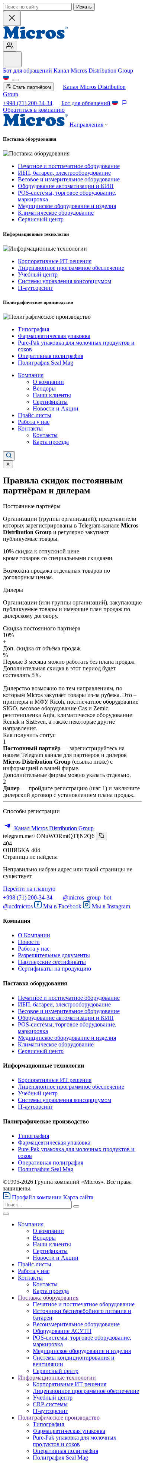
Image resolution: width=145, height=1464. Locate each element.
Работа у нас (33, 422)
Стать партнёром (31, 87)
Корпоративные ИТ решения (54, 261)
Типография (33, 329)
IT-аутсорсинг (35, 288)
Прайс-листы (34, 415)
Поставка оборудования (48, 1297)
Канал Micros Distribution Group (93, 70)
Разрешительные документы (54, 955)
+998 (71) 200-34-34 (27, 103)
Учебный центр (38, 274)
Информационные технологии (57, 1377)
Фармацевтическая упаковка (54, 336)
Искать (84, 7)
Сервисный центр (41, 219)
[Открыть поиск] (9, 455)
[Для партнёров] (9, 46)
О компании (48, 382)
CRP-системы (50, 1404)
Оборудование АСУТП (62, 1331)
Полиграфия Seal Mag (45, 362)
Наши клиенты (52, 395)
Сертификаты (50, 402)
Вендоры (44, 388)
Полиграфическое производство (59, 1417)
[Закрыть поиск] (12, 18)
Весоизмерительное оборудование (76, 1324)
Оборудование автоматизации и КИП (66, 186)
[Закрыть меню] (6, 1214)
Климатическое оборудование (56, 213)
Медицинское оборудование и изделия (67, 206)
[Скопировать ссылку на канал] (101, 836)
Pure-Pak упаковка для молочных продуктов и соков (74, 1440)
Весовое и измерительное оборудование (69, 179)
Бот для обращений (27, 70)
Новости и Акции (55, 408)
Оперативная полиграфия (50, 356)
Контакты (30, 428)
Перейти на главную (29, 888)
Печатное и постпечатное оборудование (69, 166)
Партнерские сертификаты (52, 962)
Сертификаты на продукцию (54, 968)
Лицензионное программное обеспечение (71, 268)
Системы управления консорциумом (64, 281)
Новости (29, 942)
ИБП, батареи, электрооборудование (64, 173)
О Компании (34, 935)
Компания (31, 375)
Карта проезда (51, 442)
